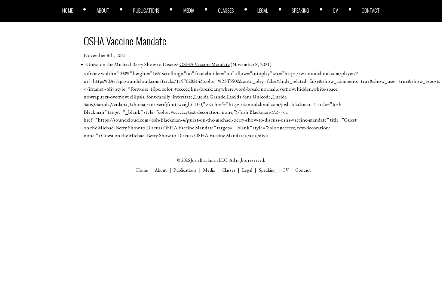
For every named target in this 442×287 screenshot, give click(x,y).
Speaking (300, 10)
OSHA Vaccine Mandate (125, 40)
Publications (146, 10)
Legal (262, 10)
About (103, 10)
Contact (371, 10)
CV (335, 10)
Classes (226, 10)
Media (188, 10)
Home (67, 10)
